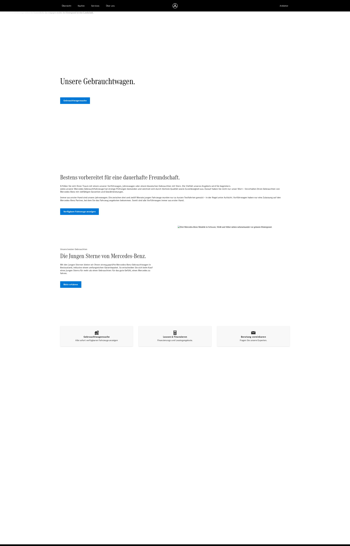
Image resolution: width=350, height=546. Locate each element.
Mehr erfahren (70, 284)
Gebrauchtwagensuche (75, 100)
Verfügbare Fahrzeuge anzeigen (79, 211)
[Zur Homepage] (175, 6)
